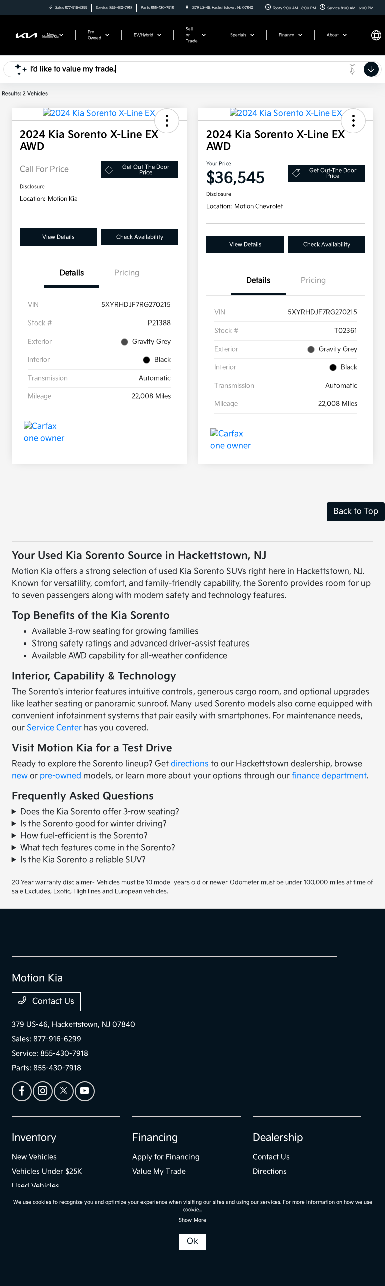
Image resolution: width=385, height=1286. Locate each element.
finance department (329, 776)
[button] (166, 120)
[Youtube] (85, 1091)
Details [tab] (72, 273)
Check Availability (139, 237)
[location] (187, 8)
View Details (58, 237)
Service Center (54, 728)
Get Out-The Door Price (145, 170)
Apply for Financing (166, 1157)
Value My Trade (159, 1171)
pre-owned (60, 776)
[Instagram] (43, 1091)
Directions (270, 1171)
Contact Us (52, 1001)
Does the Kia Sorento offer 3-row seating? (99, 812)
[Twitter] (64, 1091)
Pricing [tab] (126, 273)
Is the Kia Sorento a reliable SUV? (83, 860)
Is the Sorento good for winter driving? (93, 824)
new (20, 776)
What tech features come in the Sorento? (97, 848)
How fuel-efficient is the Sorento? (84, 836)
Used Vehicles (35, 1186)
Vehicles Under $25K (47, 1171)
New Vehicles (34, 1157)
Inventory (34, 1138)
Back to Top (355, 511)
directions (190, 764)
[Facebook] (22, 1091)
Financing (155, 1138)
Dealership (278, 1138)
